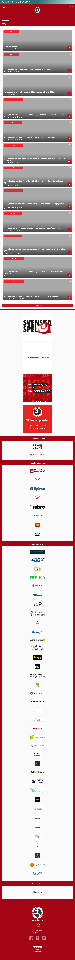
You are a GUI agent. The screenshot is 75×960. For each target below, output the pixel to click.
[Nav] (3, 6)
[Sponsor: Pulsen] (23, 3)
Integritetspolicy (37, 951)
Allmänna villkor (37, 946)
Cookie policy (37, 949)
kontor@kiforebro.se (37, 933)
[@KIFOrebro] (44, 938)
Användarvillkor (37, 947)
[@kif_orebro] (37, 938)
